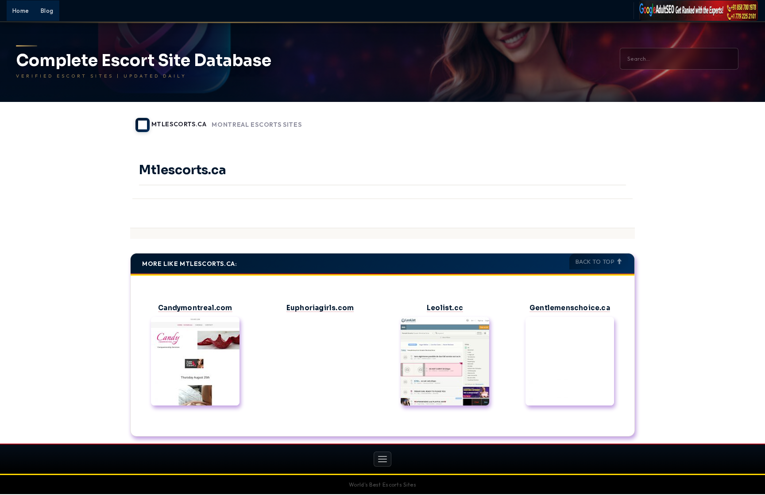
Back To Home (612, 119)
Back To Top (596, 261)
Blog (47, 10)
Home (20, 10)
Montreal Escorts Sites (256, 124)
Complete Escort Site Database (143, 61)
